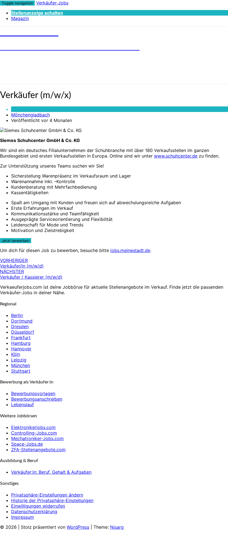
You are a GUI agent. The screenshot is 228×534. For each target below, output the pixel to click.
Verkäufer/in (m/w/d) (22, 263)
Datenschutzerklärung (34, 511)
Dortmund (22, 321)
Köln (15, 354)
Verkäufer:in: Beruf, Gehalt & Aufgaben (51, 472)
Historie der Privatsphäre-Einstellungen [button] (52, 500)
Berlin (17, 315)
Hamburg (21, 343)
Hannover (21, 348)
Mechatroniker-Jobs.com (37, 438)
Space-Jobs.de (27, 444)
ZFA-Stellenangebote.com (38, 449)
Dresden (20, 326)
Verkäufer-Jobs (52, 3)
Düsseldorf (22, 332)
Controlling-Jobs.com (34, 433)
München (20, 365)
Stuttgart (20, 371)
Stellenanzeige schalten (37, 13)
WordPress (78, 527)
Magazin (20, 18)
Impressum (22, 517)
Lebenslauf (22, 404)
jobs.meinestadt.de (130, 250)
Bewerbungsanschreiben (36, 399)
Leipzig (18, 360)
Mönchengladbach (30, 115)
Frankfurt (21, 337)
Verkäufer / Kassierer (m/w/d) (31, 274)
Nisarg (117, 527)
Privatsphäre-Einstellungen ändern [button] (47, 495)
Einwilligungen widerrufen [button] (38, 506)
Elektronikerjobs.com (33, 427)
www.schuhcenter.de (175, 156)
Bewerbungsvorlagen (33, 393)
